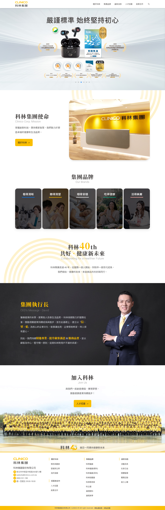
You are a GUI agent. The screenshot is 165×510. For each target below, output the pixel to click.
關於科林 (96, 4)
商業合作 (139, 4)
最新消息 (118, 4)
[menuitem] (96, 4)
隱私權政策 (98, 508)
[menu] (118, 4)
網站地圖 (107, 508)
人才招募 (128, 4)
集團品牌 (107, 4)
